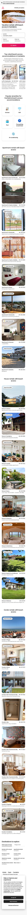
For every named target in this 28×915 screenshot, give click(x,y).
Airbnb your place (19, 8)
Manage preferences (13, 905)
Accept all (13, 897)
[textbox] (7, 41)
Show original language (8, 3)
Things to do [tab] (17, 844)
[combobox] (13, 36)
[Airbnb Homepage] (3, 7)
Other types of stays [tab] (7, 844)
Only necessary (13, 901)
